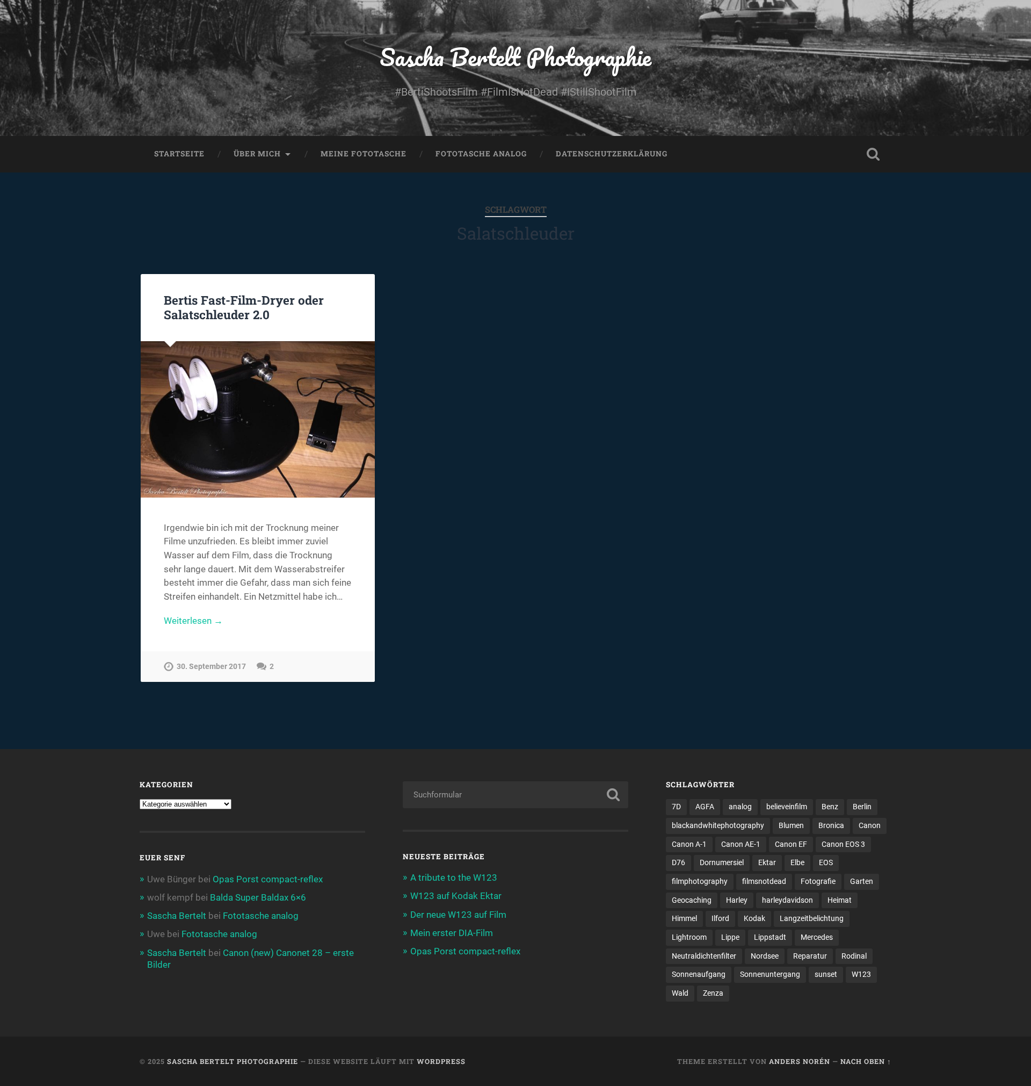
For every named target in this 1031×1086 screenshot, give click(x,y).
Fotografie (818, 881)
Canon (870, 825)
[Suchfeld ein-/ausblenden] (873, 154)
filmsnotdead (764, 881)
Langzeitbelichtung (812, 918)
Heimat (839, 900)
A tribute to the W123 (453, 877)
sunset (826, 974)
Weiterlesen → (193, 620)
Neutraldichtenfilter (704, 956)
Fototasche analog (481, 154)
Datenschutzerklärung (611, 154)
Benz (830, 806)
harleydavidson (787, 900)
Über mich (257, 154)
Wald (680, 993)
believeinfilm (786, 806)
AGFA (704, 806)
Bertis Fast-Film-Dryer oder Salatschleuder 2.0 (244, 307)
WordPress (441, 1061)
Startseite (179, 154)
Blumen (791, 825)
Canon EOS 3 (843, 844)
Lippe (730, 937)
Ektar (767, 862)
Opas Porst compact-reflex (268, 879)
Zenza (713, 993)
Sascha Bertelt (176, 915)
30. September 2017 (211, 666)
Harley (736, 900)
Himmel (684, 918)
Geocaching (691, 900)
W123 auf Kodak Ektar (456, 895)
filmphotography (700, 881)
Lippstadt (770, 937)
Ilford (720, 918)
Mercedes (817, 937)
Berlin (862, 806)
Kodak (754, 918)
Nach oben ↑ (865, 1061)
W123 (861, 974)
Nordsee (765, 956)
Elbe (797, 862)
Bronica (831, 825)
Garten (861, 881)
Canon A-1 (689, 844)
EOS (826, 862)
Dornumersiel (722, 862)
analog (740, 806)
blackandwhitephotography (718, 825)
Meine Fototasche (363, 154)
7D (676, 806)
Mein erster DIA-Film (451, 932)
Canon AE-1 (740, 844)
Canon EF (791, 844)
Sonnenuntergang (770, 974)
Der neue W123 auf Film (458, 914)
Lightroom (689, 937)
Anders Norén (799, 1061)
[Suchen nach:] (515, 794)
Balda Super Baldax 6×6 (258, 897)
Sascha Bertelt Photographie (515, 57)
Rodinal (854, 956)
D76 (678, 862)
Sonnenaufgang (698, 974)
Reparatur (810, 956)
